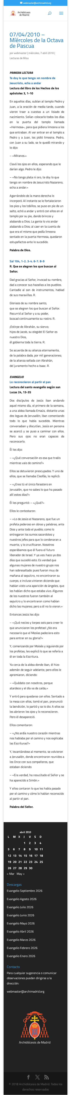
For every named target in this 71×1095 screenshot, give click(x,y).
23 (30, 862)
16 (30, 855)
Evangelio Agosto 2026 (22, 899)
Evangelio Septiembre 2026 (24, 890)
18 (41, 855)
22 (25, 862)
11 (41, 849)
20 (14, 862)
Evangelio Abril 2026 (20, 931)
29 (25, 868)
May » (21, 873)
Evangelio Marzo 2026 (21, 939)
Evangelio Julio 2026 (20, 907)
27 (14, 868)
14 (20, 855)
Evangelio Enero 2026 (21, 956)
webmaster (20, 53)
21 (20, 862)
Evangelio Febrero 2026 (22, 948)
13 (14, 855)
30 (30, 868)
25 (41, 862)
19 (9, 862)
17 (36, 855)
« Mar (10, 873)
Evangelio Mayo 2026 (21, 923)
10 (36, 849)
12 (9, 855)
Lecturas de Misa (19, 58)
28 (20, 868)
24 (36, 862)
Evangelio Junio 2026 (20, 915)
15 (25, 855)
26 (9, 868)
